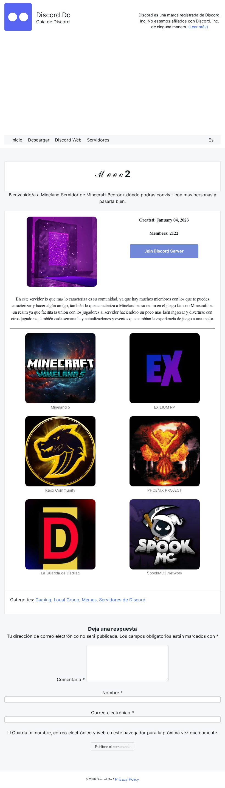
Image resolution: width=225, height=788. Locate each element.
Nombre (112, 692)
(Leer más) (198, 26)
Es (211, 140)
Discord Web (68, 140)
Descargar (38, 140)
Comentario (71, 679)
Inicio (17, 140)
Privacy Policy (127, 779)
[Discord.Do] (18, 29)
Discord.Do (53, 15)
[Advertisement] (112, 84)
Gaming (43, 599)
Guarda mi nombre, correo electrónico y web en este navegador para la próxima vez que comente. (115, 732)
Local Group (66, 599)
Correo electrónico (112, 712)
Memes (89, 599)
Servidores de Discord (122, 599)
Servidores (98, 140)
